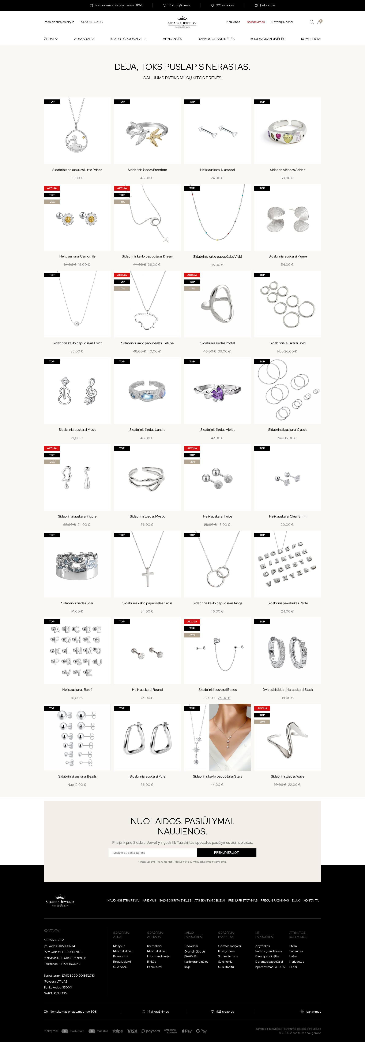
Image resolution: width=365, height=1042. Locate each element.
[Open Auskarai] (92, 38)
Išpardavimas (256, 22)
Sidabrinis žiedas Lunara (147, 429)
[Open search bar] (312, 22)
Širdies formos (228, 956)
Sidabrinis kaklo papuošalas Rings (217, 603)
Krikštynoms (226, 951)
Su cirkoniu (120, 967)
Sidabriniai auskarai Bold (288, 343)
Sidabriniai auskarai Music (77, 429)
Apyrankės (262, 946)
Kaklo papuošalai (193, 935)
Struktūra (315, 1029)
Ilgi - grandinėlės (158, 956)
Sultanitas (296, 951)
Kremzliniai (154, 946)
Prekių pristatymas (242, 900)
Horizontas (296, 962)
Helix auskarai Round (147, 689)
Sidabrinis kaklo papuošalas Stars (217, 776)
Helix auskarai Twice (217, 516)
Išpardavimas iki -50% (270, 967)
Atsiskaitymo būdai (210, 900)
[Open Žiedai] (56, 38)
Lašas (293, 956)
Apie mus (149, 900)
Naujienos (233, 22)
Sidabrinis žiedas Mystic (147, 516)
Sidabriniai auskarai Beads (218, 689)
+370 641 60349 (91, 22)
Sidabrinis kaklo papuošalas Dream (147, 256)
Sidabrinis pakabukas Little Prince (77, 170)
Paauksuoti (120, 956)
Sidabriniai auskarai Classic (287, 429)
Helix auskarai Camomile (77, 256)
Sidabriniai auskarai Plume (288, 256)
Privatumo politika (294, 1029)
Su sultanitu (226, 967)
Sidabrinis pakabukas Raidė (288, 603)
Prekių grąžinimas (275, 900)
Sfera (293, 946)
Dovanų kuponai (282, 22)
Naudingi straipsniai (123, 900)
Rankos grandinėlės (268, 951)
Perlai (293, 967)
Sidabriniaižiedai (121, 935)
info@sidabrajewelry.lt (59, 22)
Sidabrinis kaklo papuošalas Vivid (217, 256)
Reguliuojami (122, 962)
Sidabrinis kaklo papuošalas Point (77, 343)
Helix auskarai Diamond (217, 170)
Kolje (187, 967)
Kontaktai (311, 900)
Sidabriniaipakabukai (226, 935)
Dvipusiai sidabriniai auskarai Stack (288, 689)
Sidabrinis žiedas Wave (287, 776)
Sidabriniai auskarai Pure (147, 776)
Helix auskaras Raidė (77, 689)
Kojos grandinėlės (267, 956)
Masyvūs (119, 946)
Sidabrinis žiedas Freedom (147, 170)
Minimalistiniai (122, 951)
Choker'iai (191, 946)
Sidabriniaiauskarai (155, 935)
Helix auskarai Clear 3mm (287, 516)
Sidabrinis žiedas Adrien (287, 170)
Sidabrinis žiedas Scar (77, 603)
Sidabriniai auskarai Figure (77, 516)
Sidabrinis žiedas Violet (217, 429)
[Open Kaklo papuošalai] (145, 38)
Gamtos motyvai (229, 946)
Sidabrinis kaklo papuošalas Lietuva (147, 343)
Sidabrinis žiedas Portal (217, 343)
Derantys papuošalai (269, 962)
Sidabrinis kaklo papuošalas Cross (147, 603)
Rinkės (151, 962)
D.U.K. (296, 900)
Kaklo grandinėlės (196, 962)
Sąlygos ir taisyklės (175, 900)
